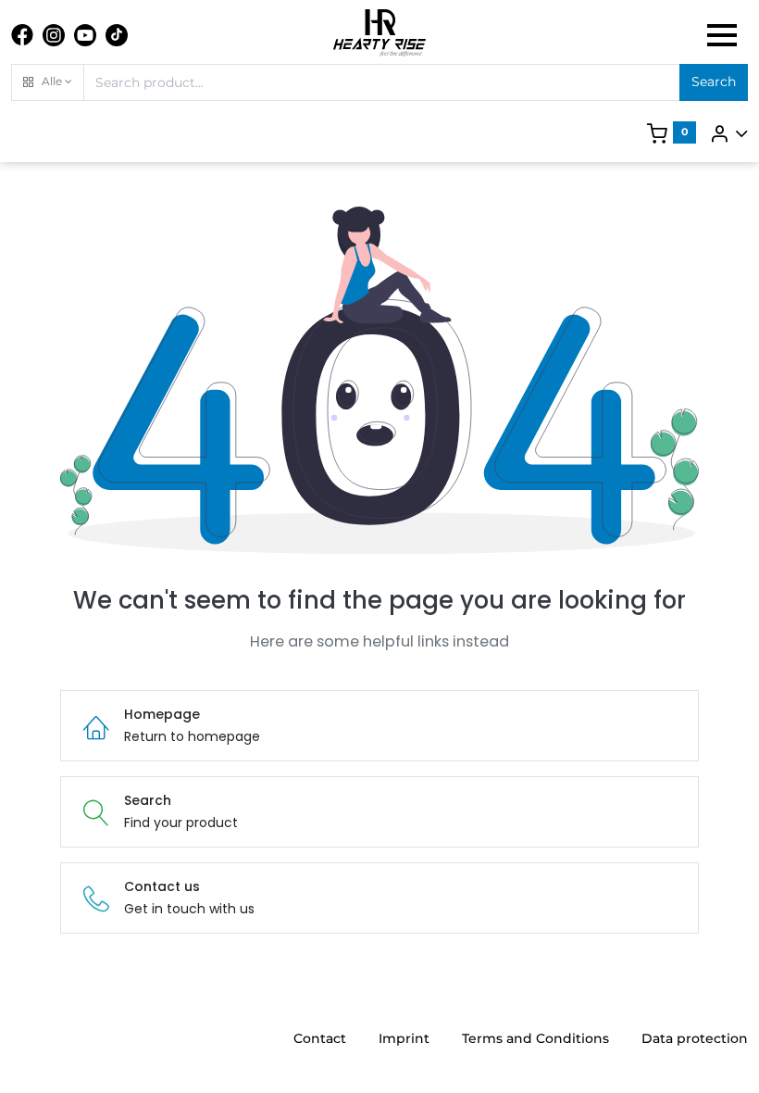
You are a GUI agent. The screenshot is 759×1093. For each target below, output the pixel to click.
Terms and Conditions (535, 1038)
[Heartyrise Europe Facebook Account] (22, 35)
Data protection (694, 1038)
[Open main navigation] (722, 35)
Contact (319, 1038)
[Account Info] (728, 133)
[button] (47, 82)
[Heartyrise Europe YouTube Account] (85, 35)
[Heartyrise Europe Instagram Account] (54, 35)
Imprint (404, 1038)
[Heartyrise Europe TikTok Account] (117, 35)
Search (713, 81)
